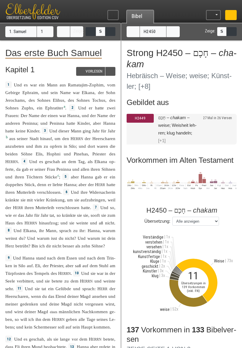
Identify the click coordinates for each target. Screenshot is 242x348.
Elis (39, 153)
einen (53, 115)
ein (42, 84)
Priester (99, 153)
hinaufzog (48, 222)
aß (101, 222)
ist (104, 238)
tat (52, 215)
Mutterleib (26, 192)
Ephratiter (54, 107)
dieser (63, 130)
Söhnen (108, 169)
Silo (72, 146)
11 (19, 288)
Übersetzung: (157, 221)
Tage (90, 319)
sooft (95, 215)
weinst (11, 238)
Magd (85, 296)
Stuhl (103, 265)
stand (41, 257)
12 (9, 339)
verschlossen (48, 192)
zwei (111, 107)
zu (66, 280)
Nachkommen (95, 311)
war (33, 84)
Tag (81, 161)
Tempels (41, 273)
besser (68, 245)
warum (109, 230)
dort (91, 146)
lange (65, 339)
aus (63, 84)
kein (28, 326)
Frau (51, 169)
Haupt (86, 326)
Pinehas (81, 153)
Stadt (34, 138)
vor (75, 339)
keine (21, 130)
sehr (9, 288)
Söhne (26, 153)
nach (51, 257)
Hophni (53, 153)
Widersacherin (102, 192)
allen (85, 169)
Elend (60, 296)
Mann (52, 84)
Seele (10, 280)
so (112, 207)
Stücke (51, 176)
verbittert (25, 280)
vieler (39, 199)
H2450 (150, 31)
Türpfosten (15, 273)
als (49, 339)
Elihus (58, 100)
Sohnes (43, 100)
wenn (36, 296)
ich (42, 245)
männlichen (69, 311)
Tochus (98, 100)
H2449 (140, 118)
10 (77, 273)
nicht (109, 222)
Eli (37, 265)
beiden (11, 153)
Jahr (96, 130)
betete (57, 280)
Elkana (88, 92)
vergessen (94, 303)
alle (82, 319)
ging (87, 130)
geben (71, 319)
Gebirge (12, 92)
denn (41, 184)
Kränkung (55, 199)
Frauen (11, 115)
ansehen (99, 296)
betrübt (21, 245)
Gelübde (63, 288)
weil (111, 199)
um (70, 199)
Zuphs (27, 107)
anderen (12, 123)
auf (30, 265)
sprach (65, 230)
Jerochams (15, 100)
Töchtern (34, 176)
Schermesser (45, 326)
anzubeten (14, 146)
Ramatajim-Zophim (86, 84)
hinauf (46, 138)
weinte (82, 222)
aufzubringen (93, 199)
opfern (56, 146)
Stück (29, 184)
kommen (102, 326)
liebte (58, 184)
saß (78, 265)
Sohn (110, 92)
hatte (70, 123)
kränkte (12, 199)
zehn (85, 245)
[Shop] (230, 15)
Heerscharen (103, 138)
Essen (71, 257)
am (112, 265)
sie (93, 273)
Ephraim (30, 92)
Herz (9, 245)
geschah (52, 161)
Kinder (83, 123)
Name (65, 92)
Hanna (73, 115)
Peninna (29, 123)
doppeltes (14, 184)
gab (25, 169)
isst (54, 238)
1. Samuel (18, 31)
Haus (10, 222)
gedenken (29, 303)
